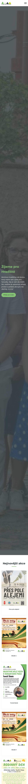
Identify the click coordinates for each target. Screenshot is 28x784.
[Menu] (25, 3)
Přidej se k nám (8, 295)
